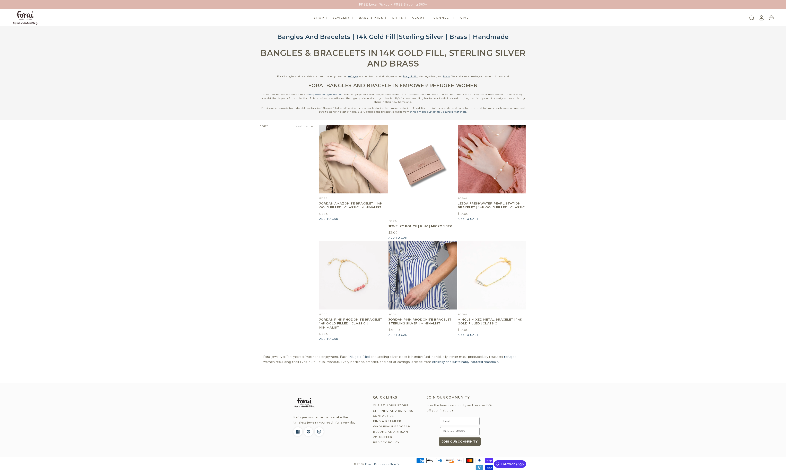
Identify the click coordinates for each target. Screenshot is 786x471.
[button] (321, 18)
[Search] (751, 17)
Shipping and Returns (393, 410)
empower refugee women (326, 94)
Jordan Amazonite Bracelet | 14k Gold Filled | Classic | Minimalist (351, 205)
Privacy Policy (386, 442)
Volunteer (382, 437)
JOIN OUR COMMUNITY (460, 441)
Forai (368, 464)
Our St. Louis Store (390, 405)
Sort (264, 126)
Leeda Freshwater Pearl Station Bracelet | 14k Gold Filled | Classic (491, 205)
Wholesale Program (392, 426)
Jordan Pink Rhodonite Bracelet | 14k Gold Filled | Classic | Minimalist (351, 323)
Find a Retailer (387, 421)
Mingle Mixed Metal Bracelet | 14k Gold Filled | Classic (490, 321)
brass (446, 76)
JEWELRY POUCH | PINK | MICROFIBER (420, 226)
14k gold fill (410, 76)
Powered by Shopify (386, 464)
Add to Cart (329, 218)
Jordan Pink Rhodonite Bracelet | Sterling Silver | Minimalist (421, 321)
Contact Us (383, 415)
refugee (353, 76)
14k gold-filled (359, 357)
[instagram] (319, 431)
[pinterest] (308, 431)
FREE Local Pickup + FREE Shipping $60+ (393, 4)
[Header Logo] (64, 17)
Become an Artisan (390, 431)
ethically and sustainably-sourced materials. (438, 111)
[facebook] (297, 431)
